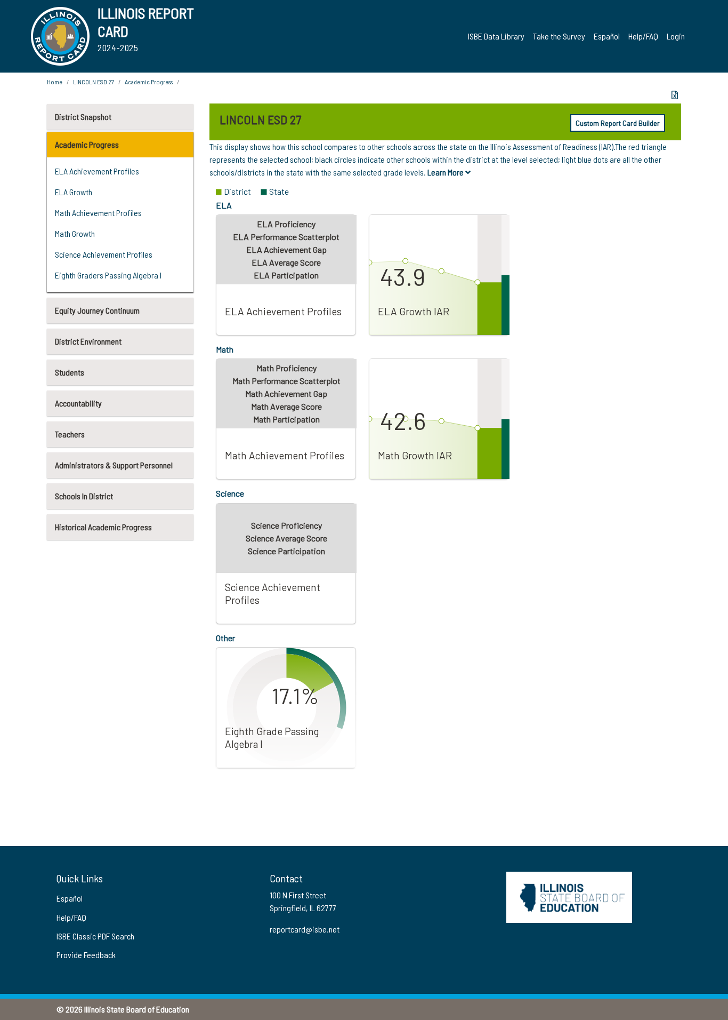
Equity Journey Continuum (97, 310)
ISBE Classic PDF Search (95, 936)
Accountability (78, 403)
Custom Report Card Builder (618, 123)
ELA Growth (73, 192)
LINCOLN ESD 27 (93, 81)
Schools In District (84, 496)
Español (607, 36)
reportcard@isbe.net (304, 929)
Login (676, 36)
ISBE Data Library (496, 36)
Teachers (70, 434)
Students (69, 372)
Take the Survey (559, 36)
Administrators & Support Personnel (114, 465)
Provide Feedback (86, 955)
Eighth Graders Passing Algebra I (108, 275)
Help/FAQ (643, 36)
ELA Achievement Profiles (97, 171)
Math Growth (75, 233)
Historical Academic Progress (103, 527)
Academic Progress (87, 144)
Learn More (446, 172)
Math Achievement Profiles (98, 213)
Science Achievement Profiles (103, 254)
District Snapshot (83, 116)
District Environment (88, 341)
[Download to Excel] (674, 94)
